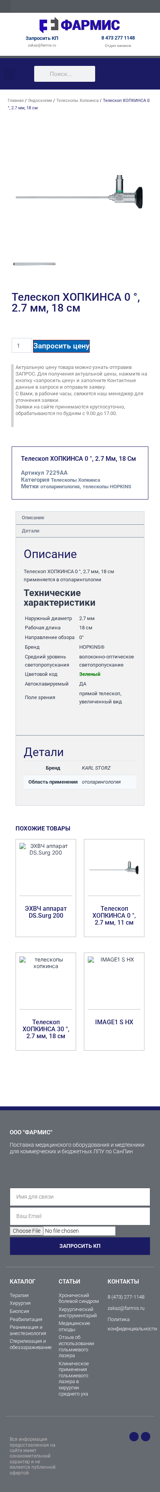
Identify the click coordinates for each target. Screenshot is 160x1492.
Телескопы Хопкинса (77, 100)
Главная (16, 100)
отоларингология (60, 486)
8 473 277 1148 (118, 38)
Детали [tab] (30, 531)
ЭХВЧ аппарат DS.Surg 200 (46, 912)
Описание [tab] (33, 517)
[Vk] (145, 1436)
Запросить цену (61, 345)
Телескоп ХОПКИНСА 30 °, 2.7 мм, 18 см (46, 1029)
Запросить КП (42, 38)
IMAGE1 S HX (114, 1022)
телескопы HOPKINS (107, 486)
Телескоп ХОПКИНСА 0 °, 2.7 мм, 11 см (114, 915)
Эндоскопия (40, 100)
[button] (5, 6)
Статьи (69, 1281)
